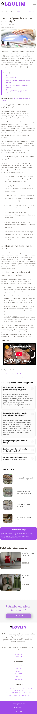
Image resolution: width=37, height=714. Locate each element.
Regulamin (18, 711)
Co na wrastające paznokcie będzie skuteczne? (25, 479)
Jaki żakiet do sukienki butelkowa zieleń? (28, 576)
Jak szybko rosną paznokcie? (11, 374)
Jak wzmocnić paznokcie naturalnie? (13, 378)
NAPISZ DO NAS (18, 615)
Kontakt (18, 657)
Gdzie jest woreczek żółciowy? (18, 693)
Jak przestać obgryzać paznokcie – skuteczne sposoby (23, 492)
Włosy (18, 676)
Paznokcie (14, 12)
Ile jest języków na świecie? (18, 695)
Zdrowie (18, 679)
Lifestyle (18, 666)
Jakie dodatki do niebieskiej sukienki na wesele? (18, 689)
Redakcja (18, 654)
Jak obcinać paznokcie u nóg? (24, 518)
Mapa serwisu (18, 707)
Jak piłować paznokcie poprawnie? (23, 505)
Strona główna (6, 12)
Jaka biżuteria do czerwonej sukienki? (27, 554)
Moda (18, 671)
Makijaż (18, 668)
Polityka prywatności (18, 704)
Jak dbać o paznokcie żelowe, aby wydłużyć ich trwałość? (17, 91)
